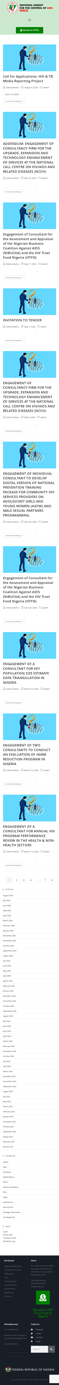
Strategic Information (11, 1212)
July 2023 (6, 1061)
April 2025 (7, 976)
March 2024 (7, 1041)
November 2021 (9, 1121)
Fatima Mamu (12, 87)
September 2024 (9, 1011)
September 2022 (9, 1086)
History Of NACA (11, 1285)
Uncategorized (9, 1217)
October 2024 (8, 1006)
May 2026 (7, 910)
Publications (9, 1274)
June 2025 (7, 965)
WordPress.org (9, 1241)
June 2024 (7, 1026)
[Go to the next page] (52, 880)
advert (46, 87)
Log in (5, 1231)
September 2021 (9, 1131)
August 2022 (8, 1091)
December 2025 (9, 935)
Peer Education (10, 1289)
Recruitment (8, 1207)
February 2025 (9, 986)
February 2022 (9, 1111)
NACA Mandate (10, 1281)
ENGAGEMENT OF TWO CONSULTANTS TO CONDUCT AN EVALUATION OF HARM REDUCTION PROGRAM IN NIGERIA (27, 754)
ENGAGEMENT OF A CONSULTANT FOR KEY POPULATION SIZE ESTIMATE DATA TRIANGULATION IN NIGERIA (26, 673)
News (5, 1197)
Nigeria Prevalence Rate (13, 1266)
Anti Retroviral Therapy (13, 1270)
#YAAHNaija (9, 1293)
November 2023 (9, 1051)
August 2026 (8, 895)
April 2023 (7, 1066)
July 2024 (6, 1021)
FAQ (6, 1277)
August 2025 (8, 956)
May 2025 (7, 971)
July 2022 (6, 1096)
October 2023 (8, 1056)
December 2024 (9, 996)
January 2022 (8, 1116)
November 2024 (9, 1001)
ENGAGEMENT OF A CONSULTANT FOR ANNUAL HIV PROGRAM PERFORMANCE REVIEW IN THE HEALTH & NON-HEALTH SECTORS (29, 835)
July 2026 (6, 900)
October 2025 (8, 945)
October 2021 (8, 1126)
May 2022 (7, 1101)
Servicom (8, 1296)
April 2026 (7, 915)
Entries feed (8, 1235)
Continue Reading (15, 100)
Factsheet (7, 1172)
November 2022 (9, 1081)
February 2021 (9, 1141)
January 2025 (8, 991)
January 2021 (8, 1146)
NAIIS (5, 1182)
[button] (29, 19)
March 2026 (7, 920)
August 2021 (8, 1136)
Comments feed (9, 1238)
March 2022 (7, 1106)
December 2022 (9, 1076)
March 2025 (7, 981)
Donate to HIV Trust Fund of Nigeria (43, 1313)
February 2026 (9, 925)
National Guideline (10, 1187)
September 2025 (9, 950)
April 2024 (7, 1036)
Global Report (8, 1177)
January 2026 (8, 930)
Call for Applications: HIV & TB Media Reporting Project (28, 78)
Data (5, 1167)
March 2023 (7, 1071)
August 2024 (8, 1016)
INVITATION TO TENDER (22, 320)
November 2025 (9, 940)
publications (8, 1202)
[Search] (51, 1349)
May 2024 (7, 1031)
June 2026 (7, 905)
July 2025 (6, 961)
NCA (5, 1192)
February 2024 (9, 1046)
